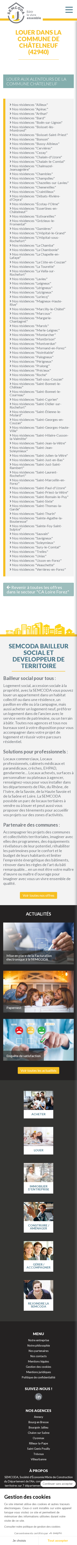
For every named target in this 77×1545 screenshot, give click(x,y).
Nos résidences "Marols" (30, 326)
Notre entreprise (38, 1340)
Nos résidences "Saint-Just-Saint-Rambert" (35, 466)
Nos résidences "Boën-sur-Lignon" (36, 122)
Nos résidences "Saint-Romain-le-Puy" (39, 497)
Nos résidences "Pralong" (30, 366)
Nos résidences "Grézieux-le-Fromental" (32, 222)
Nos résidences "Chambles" (32, 174)
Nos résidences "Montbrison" (33, 339)
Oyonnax (38, 1438)
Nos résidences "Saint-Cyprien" (34, 399)
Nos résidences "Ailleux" (29, 105)
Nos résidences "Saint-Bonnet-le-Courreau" (35, 393)
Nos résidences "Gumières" (31, 228)
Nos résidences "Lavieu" (29, 279)
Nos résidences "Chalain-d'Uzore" (36, 157)
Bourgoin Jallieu (38, 1427)
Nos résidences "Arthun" (29, 113)
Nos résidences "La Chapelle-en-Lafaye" (34, 256)
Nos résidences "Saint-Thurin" (33, 513)
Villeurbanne (38, 1459)
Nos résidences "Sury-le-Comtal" (36, 547)
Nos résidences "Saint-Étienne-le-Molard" (35, 413)
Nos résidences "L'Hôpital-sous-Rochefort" (34, 239)
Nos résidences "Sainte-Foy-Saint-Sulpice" (36, 527)
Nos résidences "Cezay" (29, 152)
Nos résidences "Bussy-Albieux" (35, 144)
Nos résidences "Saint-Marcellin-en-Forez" (37, 481)
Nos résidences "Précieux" (31, 370)
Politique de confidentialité (38, 1377)
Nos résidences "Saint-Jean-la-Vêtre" (38, 443)
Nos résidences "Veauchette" (33, 565)
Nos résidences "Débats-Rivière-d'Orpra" (35, 197)
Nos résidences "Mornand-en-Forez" (38, 348)
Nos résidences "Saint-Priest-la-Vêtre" (39, 492)
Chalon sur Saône (38, 1432)
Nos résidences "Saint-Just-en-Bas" (37, 460)
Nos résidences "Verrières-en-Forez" (38, 569)
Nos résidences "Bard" (28, 118)
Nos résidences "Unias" (28, 556)
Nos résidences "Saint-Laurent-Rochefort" (34, 474)
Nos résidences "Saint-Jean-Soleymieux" (31, 449)
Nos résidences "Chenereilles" (33, 187)
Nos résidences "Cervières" (31, 148)
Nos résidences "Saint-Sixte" (32, 501)
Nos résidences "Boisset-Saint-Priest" (39, 135)
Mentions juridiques (38, 1372)
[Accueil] (15, 13)
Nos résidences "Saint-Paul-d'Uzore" (38, 488)
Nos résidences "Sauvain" (30, 534)
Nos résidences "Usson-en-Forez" (36, 560)
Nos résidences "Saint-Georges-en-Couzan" (37, 421)
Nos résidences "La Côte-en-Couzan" (38, 262)
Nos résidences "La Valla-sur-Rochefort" (32, 272)
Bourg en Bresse (38, 1422)
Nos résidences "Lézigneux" (32, 292)
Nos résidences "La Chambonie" (35, 250)
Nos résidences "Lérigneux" (31, 288)
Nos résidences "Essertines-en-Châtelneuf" (34, 210)
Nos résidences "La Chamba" (32, 245)
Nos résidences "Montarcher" (33, 335)
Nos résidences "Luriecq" (30, 297)
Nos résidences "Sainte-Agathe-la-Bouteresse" (36, 519)
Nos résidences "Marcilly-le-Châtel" (38, 309)
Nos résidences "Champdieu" (33, 178)
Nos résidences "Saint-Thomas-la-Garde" (36, 507)
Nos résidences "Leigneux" (31, 283)
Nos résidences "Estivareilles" (33, 216)
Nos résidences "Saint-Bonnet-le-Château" (35, 385)
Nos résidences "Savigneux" (32, 538)
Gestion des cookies (38, 1366)
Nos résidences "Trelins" (29, 551)
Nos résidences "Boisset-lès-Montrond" (32, 128)
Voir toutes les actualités (38, 1070)
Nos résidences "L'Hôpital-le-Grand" (38, 233)
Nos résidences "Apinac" (29, 109)
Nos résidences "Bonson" (30, 139)
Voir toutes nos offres (38, 895)
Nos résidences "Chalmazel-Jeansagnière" (31, 167)
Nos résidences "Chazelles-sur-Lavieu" (40, 183)
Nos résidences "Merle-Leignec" (35, 330)
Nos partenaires (39, 1351)
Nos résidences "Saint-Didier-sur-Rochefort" (35, 405)
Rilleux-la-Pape (38, 1443)
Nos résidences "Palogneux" (32, 357)
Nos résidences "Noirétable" (32, 352)
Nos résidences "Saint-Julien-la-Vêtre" (39, 455)
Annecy (38, 1417)
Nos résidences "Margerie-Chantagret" (31, 319)
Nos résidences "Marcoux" (31, 313)
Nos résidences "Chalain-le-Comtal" (38, 161)
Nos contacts (38, 1356)
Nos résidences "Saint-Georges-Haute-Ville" (40, 429)
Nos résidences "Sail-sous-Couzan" (37, 379)
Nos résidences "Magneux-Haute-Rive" (36, 302)
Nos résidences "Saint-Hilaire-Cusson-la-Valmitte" (39, 437)
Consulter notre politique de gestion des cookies (32, 1526)
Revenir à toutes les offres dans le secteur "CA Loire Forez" (38, 589)
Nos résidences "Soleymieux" (33, 543)
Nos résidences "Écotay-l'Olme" (35, 204)
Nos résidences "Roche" (29, 375)
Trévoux (38, 1454)
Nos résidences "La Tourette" (33, 266)
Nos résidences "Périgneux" (32, 361)
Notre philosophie (38, 1345)
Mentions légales (38, 1361)
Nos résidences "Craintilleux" (33, 192)
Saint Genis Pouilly (38, 1448)
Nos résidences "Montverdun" (33, 343)
